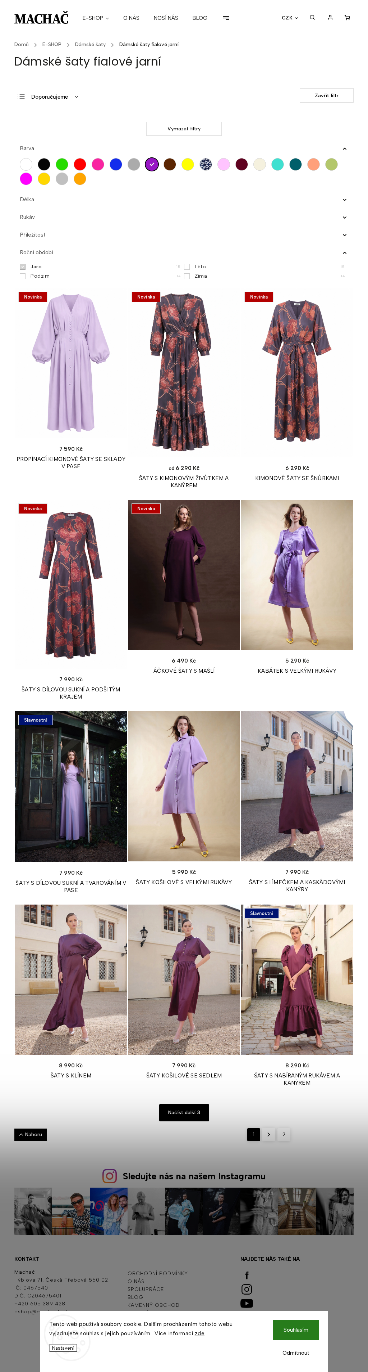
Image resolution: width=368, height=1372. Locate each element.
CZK (287, 18)
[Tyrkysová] (279, 164)
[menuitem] (99, 18)
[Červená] (82, 164)
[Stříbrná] (64, 178)
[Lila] (225, 164)
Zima (270, 276)
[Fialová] (154, 164)
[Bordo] (243, 164)
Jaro (105, 267)
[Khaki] (333, 164)
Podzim (105, 276)
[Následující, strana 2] (268, 1134)
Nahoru (33, 1134)
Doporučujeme (49, 97)
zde (200, 1333)
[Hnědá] (172, 164)
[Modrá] (118, 164)
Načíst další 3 (184, 1112)
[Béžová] (261, 164)
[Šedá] (136, 164)
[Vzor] (207, 164)
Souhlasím (296, 1330)
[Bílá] (28, 164)
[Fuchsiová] (28, 178)
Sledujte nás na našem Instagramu (194, 1176)
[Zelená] (64, 164)
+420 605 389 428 (39, 1304)
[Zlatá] (46, 178)
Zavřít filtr (327, 96)
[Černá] (46, 164)
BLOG (135, 1297)
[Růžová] (100, 164)
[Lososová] (315, 164)
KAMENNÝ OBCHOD (154, 1305)
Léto (270, 267)
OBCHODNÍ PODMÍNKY (158, 1273)
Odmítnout (295, 1353)
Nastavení (63, 1348)
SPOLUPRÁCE (146, 1289)
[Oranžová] (82, 178)
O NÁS (136, 1281)
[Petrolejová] (297, 164)
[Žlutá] (189, 164)
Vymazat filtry (184, 129)
